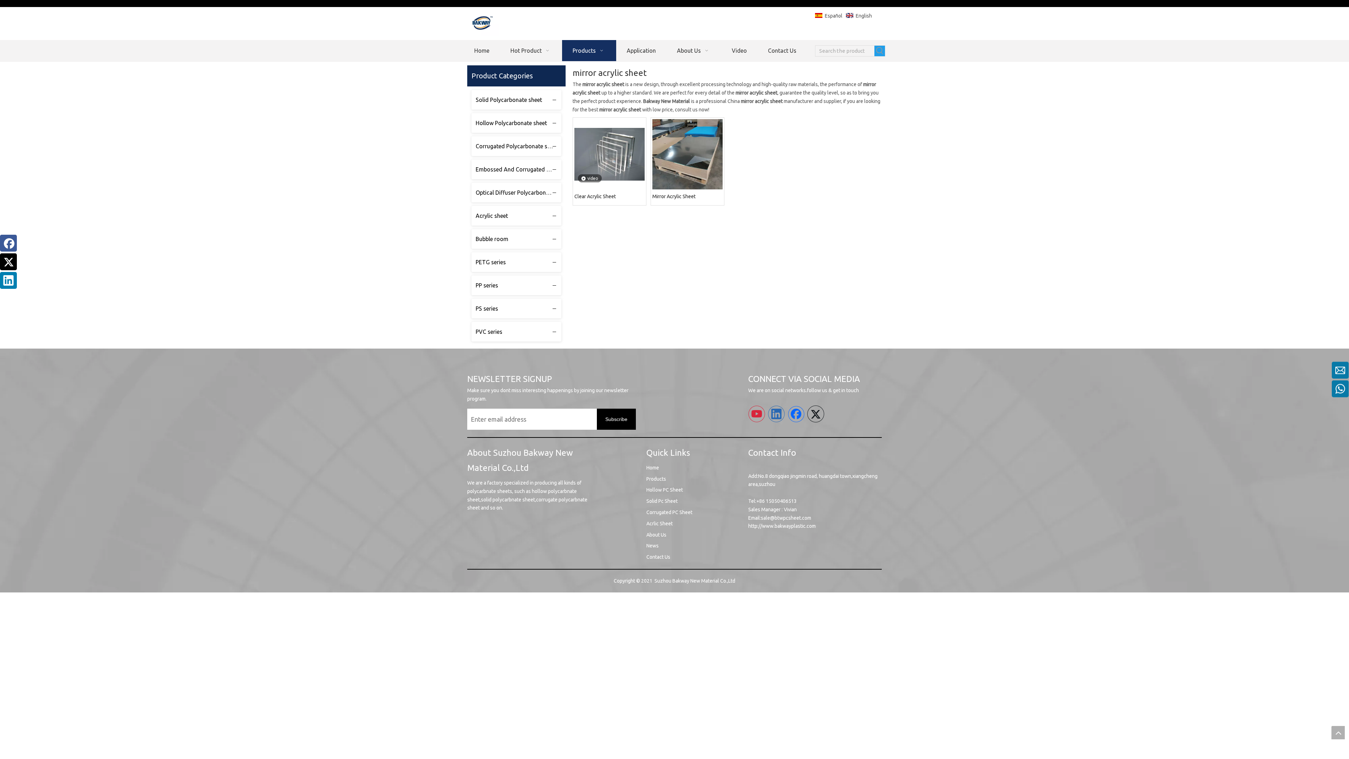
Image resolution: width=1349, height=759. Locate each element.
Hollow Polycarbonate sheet (511, 123)
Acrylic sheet (492, 216)
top (1338, 732)
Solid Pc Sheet (662, 501)
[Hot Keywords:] (879, 51)
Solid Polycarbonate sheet (509, 100)
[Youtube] (756, 414)
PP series (487, 285)
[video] (609, 154)
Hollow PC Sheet (664, 490)
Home (652, 468)
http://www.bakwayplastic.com (782, 526)
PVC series (489, 332)
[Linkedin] (8, 280)
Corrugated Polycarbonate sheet (517, 146)
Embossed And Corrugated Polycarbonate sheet (518, 169)
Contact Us (658, 557)
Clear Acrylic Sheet (595, 196)
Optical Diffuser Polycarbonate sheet (518, 192)
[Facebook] (8, 243)
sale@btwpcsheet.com (786, 518)
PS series (487, 308)
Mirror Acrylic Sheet (674, 196)
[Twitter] (8, 261)
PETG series (491, 262)
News (652, 546)
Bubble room (492, 239)
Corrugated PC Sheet (669, 512)
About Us (656, 535)
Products (656, 479)
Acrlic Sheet (659, 523)
